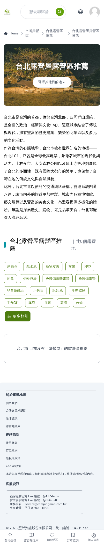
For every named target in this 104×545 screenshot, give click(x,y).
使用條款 (11, 443)
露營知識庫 (13, 426)
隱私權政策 (13, 458)
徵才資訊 (11, 418)
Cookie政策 (13, 466)
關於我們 (11, 403)
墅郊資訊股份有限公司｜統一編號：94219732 (53, 528)
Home (14, 33)
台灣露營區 (32, 33)
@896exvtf (50, 500)
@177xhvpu (51, 496)
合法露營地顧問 (16, 411)
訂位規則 (11, 450)
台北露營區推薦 (54, 33)
